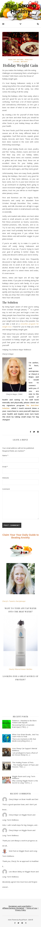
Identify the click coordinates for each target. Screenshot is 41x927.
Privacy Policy (20, 910)
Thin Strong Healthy (20, 8)
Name (5, 455)
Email (5, 466)
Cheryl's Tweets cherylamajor (14, 601)
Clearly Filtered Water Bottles (20, 669)
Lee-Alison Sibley (15, 871)
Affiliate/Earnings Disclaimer (13, 908)
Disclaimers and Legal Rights (20, 906)
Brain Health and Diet (30, 799)
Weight (24, 62)
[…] (27, 727)
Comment (6, 489)
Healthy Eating (15, 60)
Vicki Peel (12, 851)
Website (5, 478)
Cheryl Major (14, 799)
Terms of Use (31, 908)
